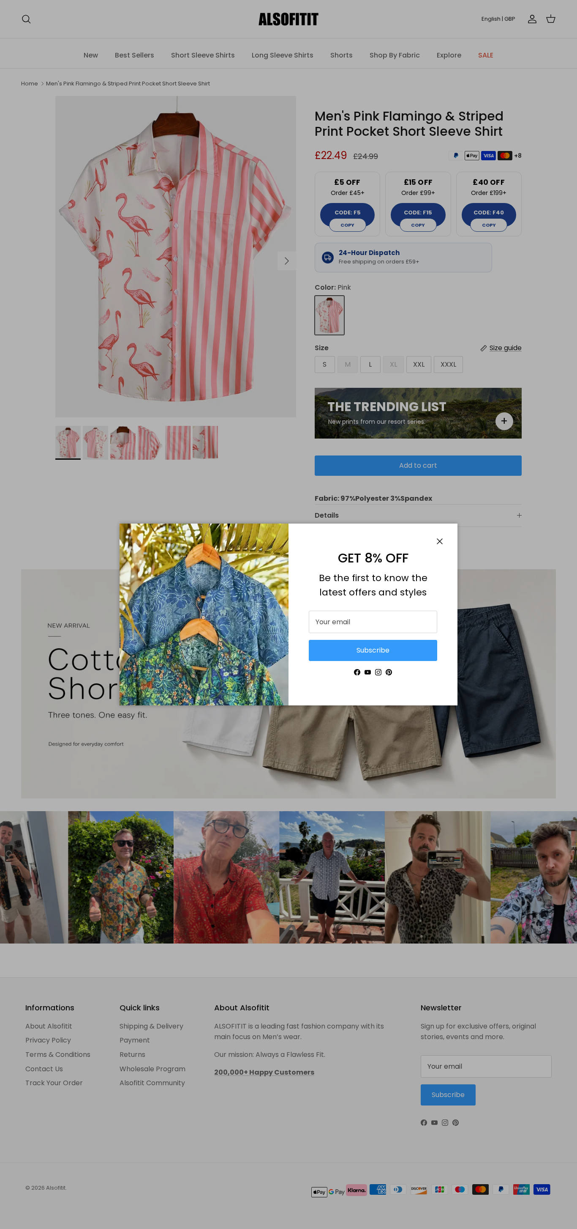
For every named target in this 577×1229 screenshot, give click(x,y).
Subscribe (373, 650)
